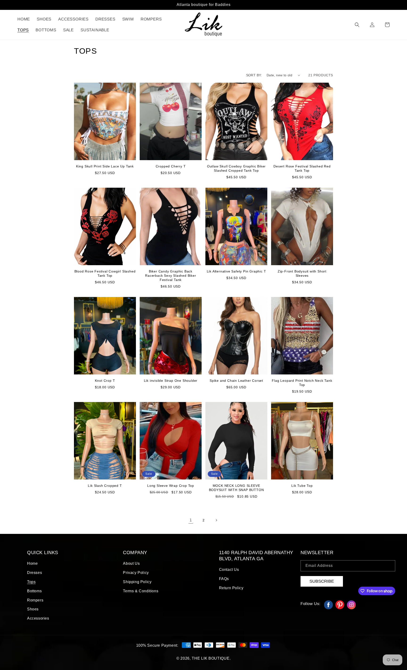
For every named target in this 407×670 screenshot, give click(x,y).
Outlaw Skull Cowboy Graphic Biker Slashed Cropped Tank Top (236, 168)
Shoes (33, 609)
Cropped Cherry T (171, 166)
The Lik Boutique (210, 658)
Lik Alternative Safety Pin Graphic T (236, 271)
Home (32, 563)
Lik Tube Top (302, 485)
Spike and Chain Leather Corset (236, 380)
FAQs (224, 579)
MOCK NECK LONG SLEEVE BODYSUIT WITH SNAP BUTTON (236, 488)
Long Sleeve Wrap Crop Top (170, 485)
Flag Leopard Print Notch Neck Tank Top (302, 383)
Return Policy (231, 588)
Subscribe (321, 581)
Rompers (35, 600)
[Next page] (216, 520)
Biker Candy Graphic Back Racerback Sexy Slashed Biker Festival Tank (170, 275)
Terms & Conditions (140, 591)
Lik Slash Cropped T (105, 485)
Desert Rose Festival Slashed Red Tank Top (302, 168)
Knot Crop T (105, 380)
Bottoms (34, 591)
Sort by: (254, 75)
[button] (357, 25)
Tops (31, 582)
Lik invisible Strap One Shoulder (171, 380)
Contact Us (229, 570)
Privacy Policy (136, 573)
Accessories (38, 618)
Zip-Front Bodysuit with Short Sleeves (302, 273)
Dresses (34, 573)
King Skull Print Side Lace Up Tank (105, 166)
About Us (131, 563)
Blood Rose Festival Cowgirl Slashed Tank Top (105, 273)
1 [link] (191, 520)
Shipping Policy (137, 582)
